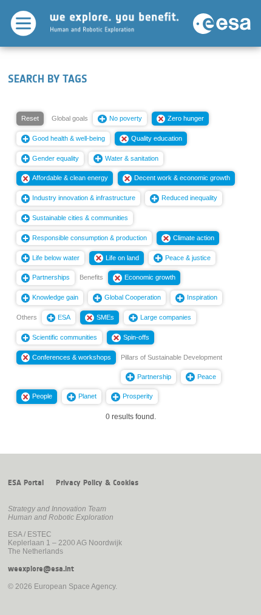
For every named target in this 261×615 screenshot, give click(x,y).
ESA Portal (26, 483)
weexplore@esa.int (41, 569)
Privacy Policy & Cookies (97, 483)
